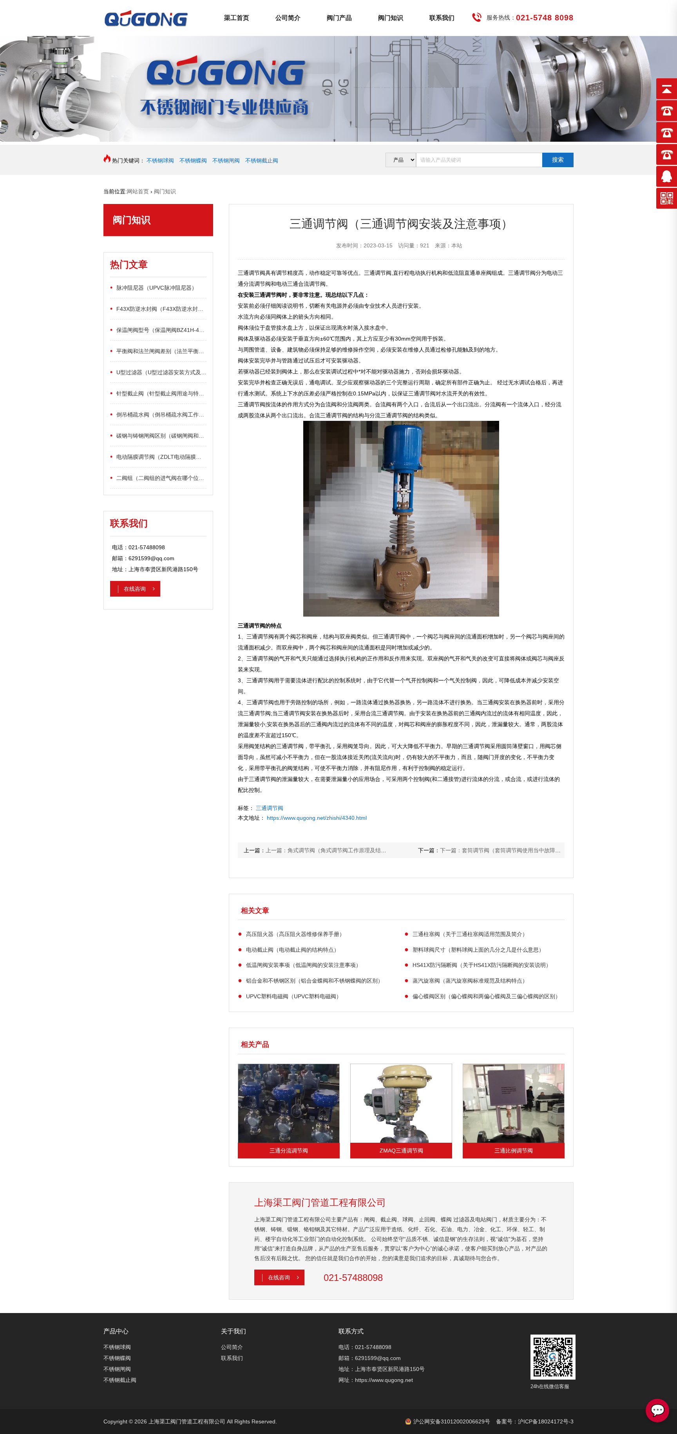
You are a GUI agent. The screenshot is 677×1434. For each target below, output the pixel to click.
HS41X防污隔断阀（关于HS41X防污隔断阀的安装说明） (477, 965)
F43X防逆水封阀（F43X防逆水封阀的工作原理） (158, 308)
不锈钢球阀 (160, 160)
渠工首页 (236, 17)
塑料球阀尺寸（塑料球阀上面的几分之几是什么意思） (474, 949)
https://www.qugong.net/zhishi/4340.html (317, 818)
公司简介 (287, 17)
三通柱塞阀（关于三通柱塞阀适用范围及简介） (466, 934)
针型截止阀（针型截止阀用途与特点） (158, 393)
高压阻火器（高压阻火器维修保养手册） (291, 934)
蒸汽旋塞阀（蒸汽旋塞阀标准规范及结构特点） (466, 980)
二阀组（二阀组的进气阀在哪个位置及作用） (158, 478)
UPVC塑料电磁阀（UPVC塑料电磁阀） (290, 996)
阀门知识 (390, 17)
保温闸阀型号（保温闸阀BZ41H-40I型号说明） (158, 330)
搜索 (558, 159)
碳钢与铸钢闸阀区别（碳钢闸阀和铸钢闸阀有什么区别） (158, 435)
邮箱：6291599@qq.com (369, 1358)
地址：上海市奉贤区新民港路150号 (381, 1369)
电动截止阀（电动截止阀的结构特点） (288, 949)
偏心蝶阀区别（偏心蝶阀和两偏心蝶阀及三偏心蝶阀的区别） (482, 996)
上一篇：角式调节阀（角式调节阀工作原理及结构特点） (334, 850)
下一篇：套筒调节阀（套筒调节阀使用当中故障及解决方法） (514, 850)
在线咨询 (135, 589)
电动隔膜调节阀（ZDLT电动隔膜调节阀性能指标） (158, 456)
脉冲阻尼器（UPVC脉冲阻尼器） (153, 287)
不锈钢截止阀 (261, 160)
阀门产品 (339, 17)
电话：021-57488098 (364, 1347)
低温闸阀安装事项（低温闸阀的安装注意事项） (299, 965)
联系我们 (441, 17)
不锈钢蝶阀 (193, 160)
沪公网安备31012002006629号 (451, 1421)
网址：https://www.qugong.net (375, 1380)
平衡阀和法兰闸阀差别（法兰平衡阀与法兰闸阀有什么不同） (158, 351)
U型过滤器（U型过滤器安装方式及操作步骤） (158, 372)
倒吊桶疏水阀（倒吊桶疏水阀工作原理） (158, 414)
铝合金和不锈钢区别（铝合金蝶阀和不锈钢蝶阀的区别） (310, 980)
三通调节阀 (269, 808)
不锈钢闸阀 (226, 160)
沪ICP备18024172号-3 (546, 1421)
